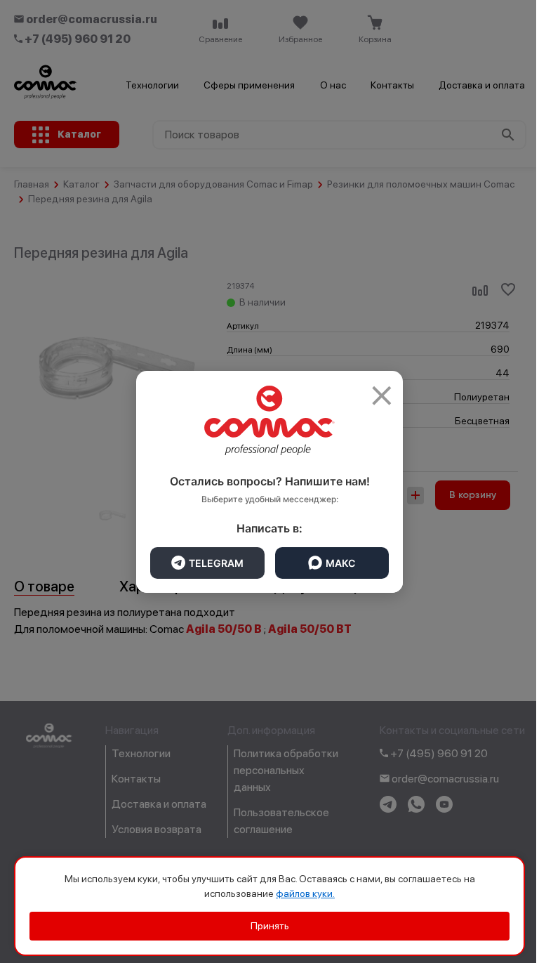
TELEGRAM (216, 563)
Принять (270, 925)
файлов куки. (305, 893)
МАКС (340, 563)
